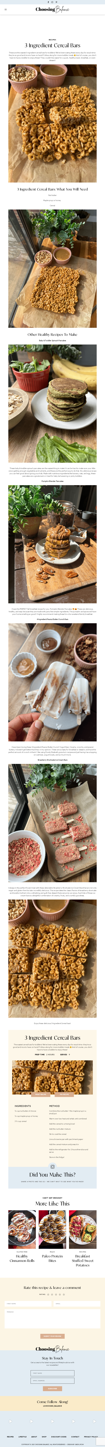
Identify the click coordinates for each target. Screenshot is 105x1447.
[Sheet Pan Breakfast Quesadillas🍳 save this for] (94, 1421)
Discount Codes (58, 1437)
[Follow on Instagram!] (52, 2)
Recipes (52, 40)
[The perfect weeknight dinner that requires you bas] (10, 1421)
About (34, 1437)
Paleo (52, 1252)
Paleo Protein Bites (52, 1258)
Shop (44, 1437)
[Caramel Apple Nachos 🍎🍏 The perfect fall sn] (52, 1421)
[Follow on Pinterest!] (56, 2)
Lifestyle (23, 1437)
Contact (75, 1437)
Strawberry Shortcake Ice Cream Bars (52, 760)
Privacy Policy (91, 1437)
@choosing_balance (52, 1406)
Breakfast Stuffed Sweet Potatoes (83, 1260)
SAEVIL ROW (79, 1444)
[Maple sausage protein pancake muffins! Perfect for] (31, 1421)
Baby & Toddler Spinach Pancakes (52, 340)
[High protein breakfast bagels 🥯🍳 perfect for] (73, 1421)
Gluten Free (22, 1252)
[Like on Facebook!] (48, 2)
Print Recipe (40, 1094)
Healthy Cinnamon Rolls (22, 1258)
